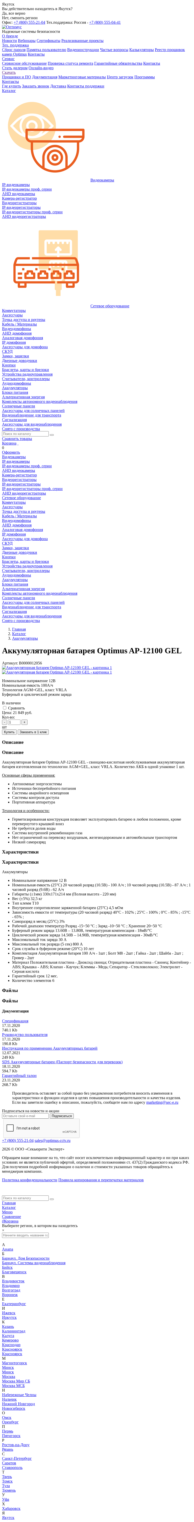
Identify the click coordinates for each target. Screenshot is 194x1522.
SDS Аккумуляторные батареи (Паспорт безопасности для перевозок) (62, 1062)
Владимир (11, 1285)
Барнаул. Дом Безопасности (26, 1258)
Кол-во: (8, 717)
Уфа (5, 1499)
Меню (7, 1212)
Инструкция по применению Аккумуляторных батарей (50, 1048)
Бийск (7, 1267)
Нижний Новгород (18, 1404)
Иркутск (9, 1317)
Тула (6, 1486)
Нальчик (9, 1399)
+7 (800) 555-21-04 (29, 22)
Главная (9, 1203)
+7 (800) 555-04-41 (105, 22)
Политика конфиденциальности (29, 1180)
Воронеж (10, 1295)
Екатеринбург (14, 1304)
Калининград (13, 1331)
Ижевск (8, 1313)
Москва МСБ (13, 1385)
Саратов (9, 1463)
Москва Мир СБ (16, 1381)
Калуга (8, 1335)
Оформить (11, 452)
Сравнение (11, 1216)
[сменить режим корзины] (17, 443)
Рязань (7, 1449)
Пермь (7, 1431)
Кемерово (10, 1340)
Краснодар (11, 1345)
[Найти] (52, 435)
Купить (9, 732)
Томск (7, 1481)
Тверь (7, 1476)
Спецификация (15, 1021)
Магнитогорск (14, 1363)
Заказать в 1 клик (33, 732)
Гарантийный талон (19, 1075)
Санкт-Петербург (17, 1458)
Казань (8, 1326)
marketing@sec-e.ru (162, 1102)
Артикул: (10, 663)
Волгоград (11, 1290)
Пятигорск (11, 1436)
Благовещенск (14, 1272)
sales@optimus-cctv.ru (52, 1140)
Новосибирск (13, 1408)
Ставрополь (12, 1467)
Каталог (9, 1207)
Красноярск (12, 1349)
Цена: (7, 712)
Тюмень (9, 1490)
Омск (6, 1417)
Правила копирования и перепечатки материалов (101, 1180)
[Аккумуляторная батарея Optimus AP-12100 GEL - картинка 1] (57, 667)
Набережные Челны (19, 1395)
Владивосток (13, 1281)
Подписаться (62, 1116)
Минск (8, 1367)
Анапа (7, 1249)
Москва (8, 1376)
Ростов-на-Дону (16, 1445)
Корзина (9, 443)
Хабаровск (11, 1508)
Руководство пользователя (24, 1034)
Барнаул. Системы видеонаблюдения (33, 1263)
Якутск (8, 1517)
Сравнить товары (17, 438)
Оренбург (10, 1422)
